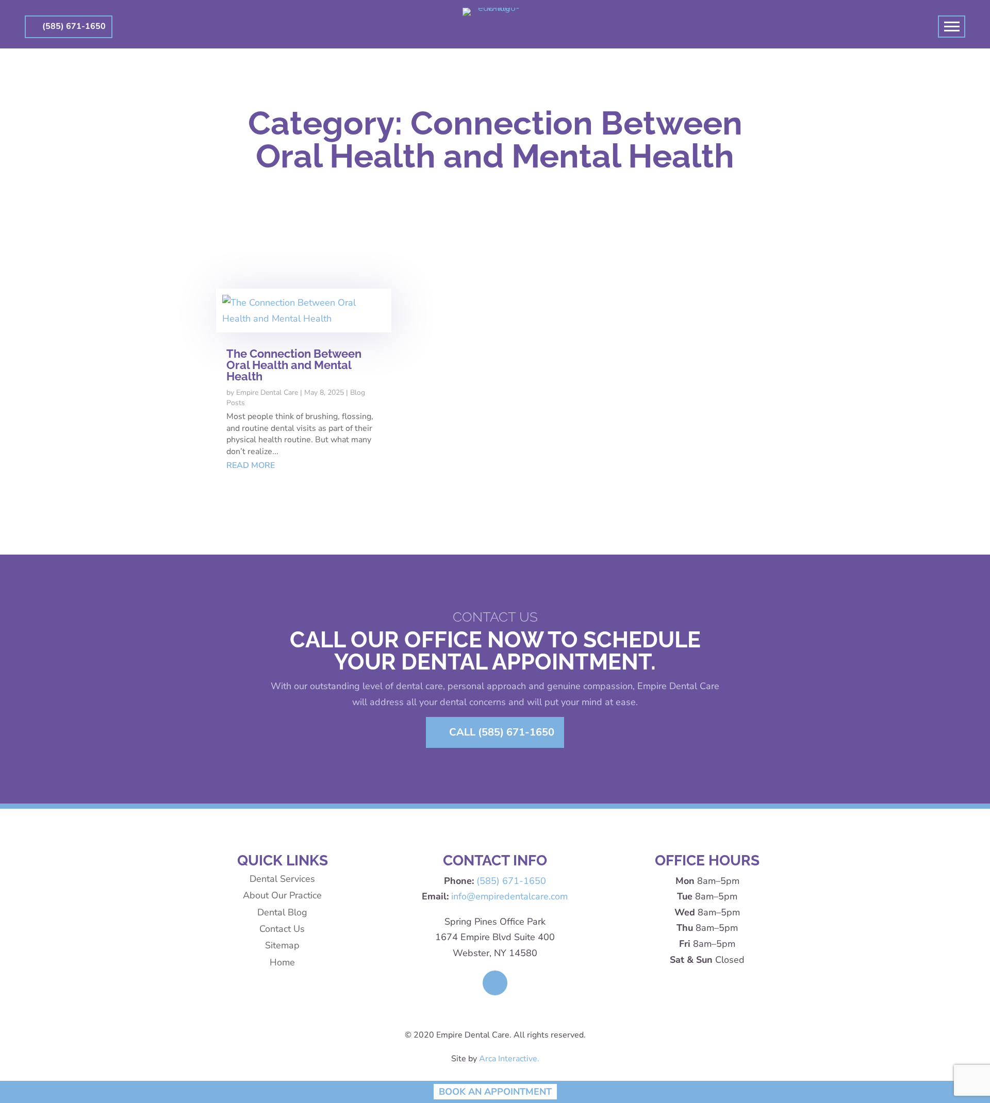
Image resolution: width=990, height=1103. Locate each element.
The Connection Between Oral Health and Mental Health (293, 365)
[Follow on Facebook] (495, 983)
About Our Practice (282, 895)
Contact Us (282, 929)
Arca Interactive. (509, 1058)
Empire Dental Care (267, 392)
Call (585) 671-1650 (501, 732)
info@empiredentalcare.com (509, 896)
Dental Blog (282, 912)
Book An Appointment (495, 1091)
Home (282, 962)
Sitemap (282, 945)
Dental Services (282, 879)
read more (250, 465)
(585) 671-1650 (74, 26)
